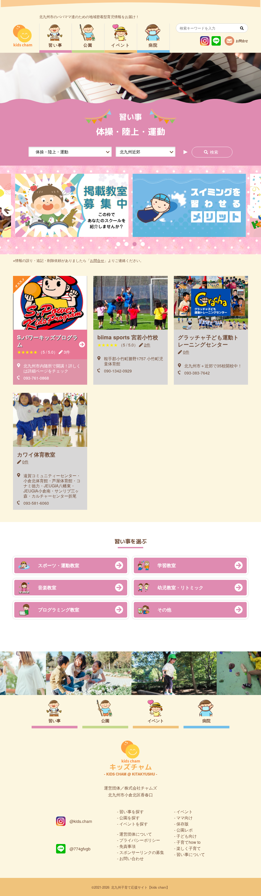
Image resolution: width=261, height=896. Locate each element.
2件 (147, 345)
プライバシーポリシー (139, 840)
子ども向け (186, 836)
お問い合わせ (131, 858)
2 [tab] (126, 244)
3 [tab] (135, 244)
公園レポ (184, 830)
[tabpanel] (71, 205)
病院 (153, 45)
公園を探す (129, 818)
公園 (88, 45)
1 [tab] (118, 244)
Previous (7, 210)
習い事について (190, 854)
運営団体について (135, 834)
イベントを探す (133, 824)
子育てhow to (188, 842)
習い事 (55, 45)
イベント (120, 45)
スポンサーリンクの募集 (141, 852)
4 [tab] (143, 244)
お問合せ (97, 260)
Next (253, 210)
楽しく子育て (188, 848)
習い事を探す (131, 811)
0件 (186, 352)
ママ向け (184, 818)
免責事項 (127, 846)
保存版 (182, 824)
